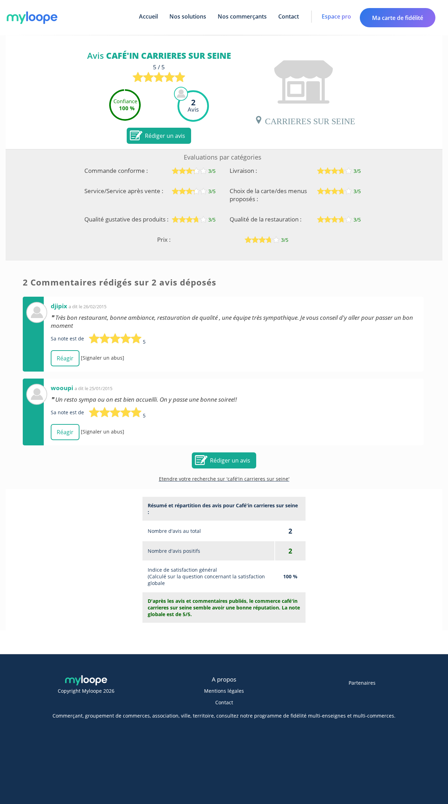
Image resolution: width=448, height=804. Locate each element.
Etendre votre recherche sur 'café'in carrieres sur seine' (224, 478)
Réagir (65, 358)
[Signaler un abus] (102, 357)
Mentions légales (224, 690)
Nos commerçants (242, 16)
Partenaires (362, 682)
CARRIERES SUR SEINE (309, 120)
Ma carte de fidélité (397, 18)
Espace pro (336, 16)
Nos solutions (187, 16)
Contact (288, 16)
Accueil (148, 16)
